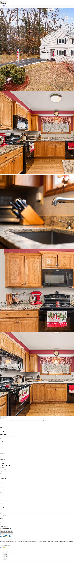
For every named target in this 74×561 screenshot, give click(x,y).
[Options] (1, 417)
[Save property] (4, 417)
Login (2, 3)
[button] (37, 49)
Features (4, 6)
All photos (2, 418)
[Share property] (6, 417)
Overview (4, 5)
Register (4, 3)
